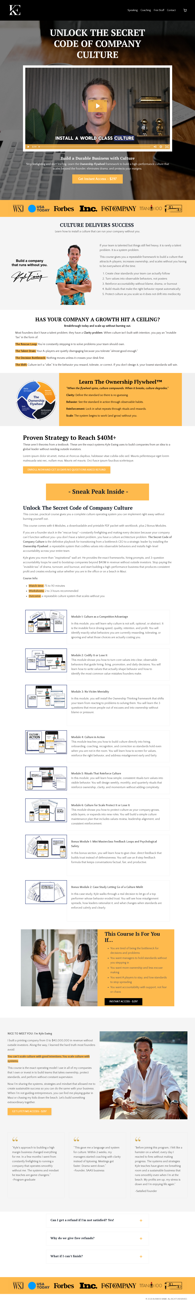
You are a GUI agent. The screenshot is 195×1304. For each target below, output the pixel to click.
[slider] (94, 146)
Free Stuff (159, 10)
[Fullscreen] (167, 146)
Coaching (146, 10)
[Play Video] (28, 146)
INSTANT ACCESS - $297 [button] (123, 1001)
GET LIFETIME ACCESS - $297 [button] (29, 1111)
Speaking (133, 10)
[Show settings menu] (161, 146)
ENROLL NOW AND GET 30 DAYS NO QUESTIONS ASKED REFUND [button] (67, 469)
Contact (171, 10)
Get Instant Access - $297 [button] (97, 179)
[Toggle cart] (185, 10)
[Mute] (155, 146)
